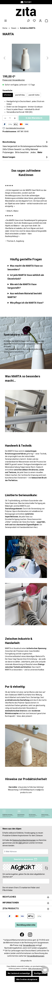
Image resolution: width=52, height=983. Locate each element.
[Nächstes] (47, 58)
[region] (26, 58)
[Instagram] (30, 935)
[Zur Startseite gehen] (26, 11)
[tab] (25, 147)
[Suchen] (28, 20)
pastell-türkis (34, 95)
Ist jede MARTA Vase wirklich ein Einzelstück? (26, 277)
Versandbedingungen (35, 956)
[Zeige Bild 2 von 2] (28, 70)
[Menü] (6, 20)
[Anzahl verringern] (5, 118)
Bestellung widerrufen (26, 925)
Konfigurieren (40, 973)
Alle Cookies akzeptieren (26, 979)
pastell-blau (20, 95)
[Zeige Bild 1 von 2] (24, 70)
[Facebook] (22, 935)
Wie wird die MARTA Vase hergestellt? (22, 286)
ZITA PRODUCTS (11, 908)
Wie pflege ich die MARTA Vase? (27, 302)
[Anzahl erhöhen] (15, 118)
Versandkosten (29, 945)
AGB (20, 843)
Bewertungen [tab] (9, 157)
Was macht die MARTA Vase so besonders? (25, 267)
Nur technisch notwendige (19, 973)
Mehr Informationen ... (35, 969)
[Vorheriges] (4, 58)
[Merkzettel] (34, 20)
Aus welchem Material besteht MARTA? (25, 295)
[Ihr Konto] (40, 20)
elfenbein (7, 95)
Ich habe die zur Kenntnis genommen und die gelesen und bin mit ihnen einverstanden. (24, 843)
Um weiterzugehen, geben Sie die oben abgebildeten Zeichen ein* (24, 875)
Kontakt (27, 2)
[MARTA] (26, 58)
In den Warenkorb (34, 118)
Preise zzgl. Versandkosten (14, 80)
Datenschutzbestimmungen (24, 840)
